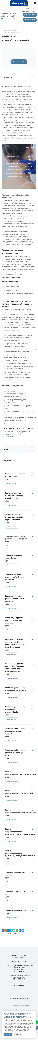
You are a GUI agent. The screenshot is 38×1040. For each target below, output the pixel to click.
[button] (36, 1022)
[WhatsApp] (17, 930)
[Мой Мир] (8, 930)
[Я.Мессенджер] (11, 930)
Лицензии (19, 1010)
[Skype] (22, 930)
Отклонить (18, 1034)
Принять (7, 1034)
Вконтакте (17, 990)
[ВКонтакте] (3, 930)
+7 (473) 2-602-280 (8, 19)
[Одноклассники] (5, 930)
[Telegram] (14, 930)
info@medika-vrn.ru (19, 961)
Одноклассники (21, 990)
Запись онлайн (29, 20)
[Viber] (20, 930)
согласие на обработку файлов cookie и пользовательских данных (15, 1015)
